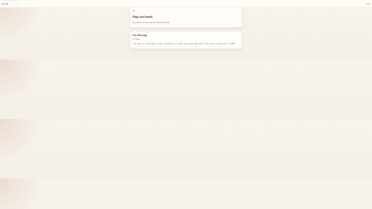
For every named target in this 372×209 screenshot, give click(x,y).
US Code (5, 3)
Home (368, 4)
